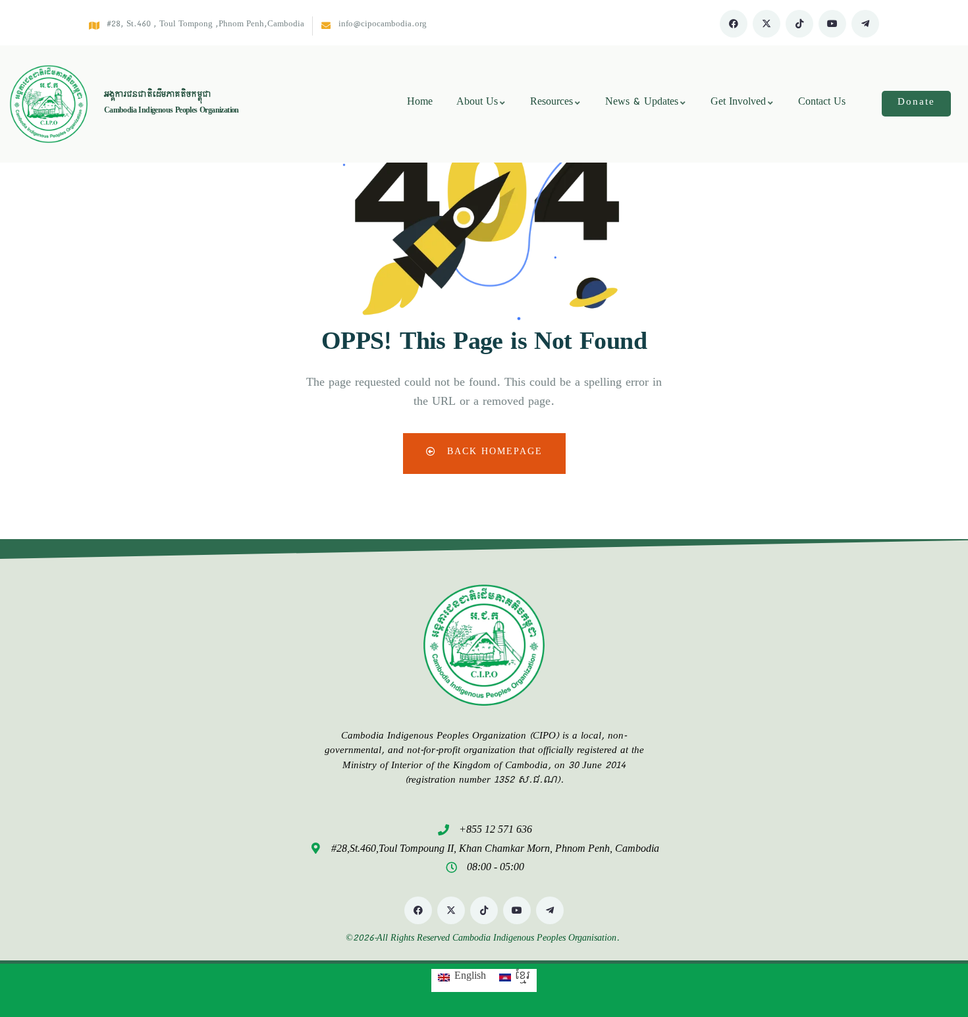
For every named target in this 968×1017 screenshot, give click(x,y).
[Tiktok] (799, 24)
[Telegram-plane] (865, 24)
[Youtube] (832, 24)
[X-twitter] (766, 24)
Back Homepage (493, 453)
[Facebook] (733, 24)
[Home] (49, 104)
